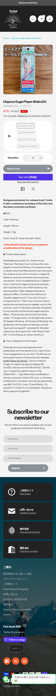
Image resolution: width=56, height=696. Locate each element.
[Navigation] (49, 18)
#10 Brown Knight (28, 146)
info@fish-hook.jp (28, 513)
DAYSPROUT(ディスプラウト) (17, 106)
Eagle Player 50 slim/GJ (15, 360)
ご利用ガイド (10, 583)
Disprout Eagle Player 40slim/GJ (26, 38)
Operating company (29, 551)
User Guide (25, 493)
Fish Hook (15, 686)
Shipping (22, 115)
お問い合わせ (10, 594)
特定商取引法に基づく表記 (17, 573)
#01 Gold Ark (26, 126)
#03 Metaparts (26, 132)
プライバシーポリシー (15, 578)
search (7, 614)
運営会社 (8, 604)
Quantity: (13, 157)
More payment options (28, 182)
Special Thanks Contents (17, 609)
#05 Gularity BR (27, 139)
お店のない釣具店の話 (15, 599)
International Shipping (30, 532)
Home (6, 38)
